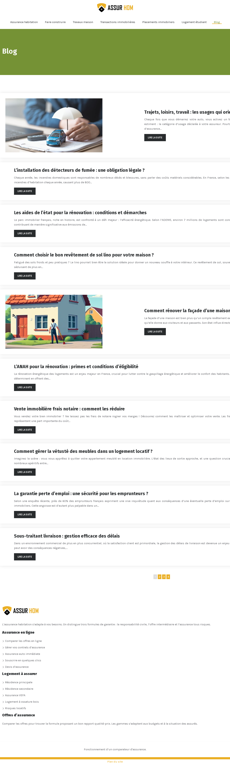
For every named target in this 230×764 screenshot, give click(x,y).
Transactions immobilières (117, 22)
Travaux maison (83, 22)
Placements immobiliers (158, 22)
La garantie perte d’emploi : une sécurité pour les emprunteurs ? (81, 493)
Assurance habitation (24, 22)
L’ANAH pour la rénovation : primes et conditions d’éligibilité (76, 366)
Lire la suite (155, 137)
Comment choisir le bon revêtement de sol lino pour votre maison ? (84, 255)
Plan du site (115, 761)
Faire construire (55, 22)
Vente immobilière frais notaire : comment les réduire (69, 409)
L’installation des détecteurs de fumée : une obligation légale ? (79, 170)
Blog (217, 22)
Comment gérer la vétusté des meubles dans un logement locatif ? (83, 451)
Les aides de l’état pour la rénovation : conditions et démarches (80, 212)
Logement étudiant (194, 22)
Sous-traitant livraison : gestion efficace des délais (67, 536)
